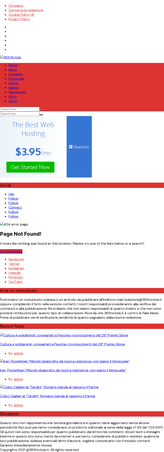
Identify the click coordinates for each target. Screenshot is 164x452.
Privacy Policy (19, 19)
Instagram (16, 268)
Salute (13, 87)
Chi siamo (16, 5)
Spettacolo (17, 92)
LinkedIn (15, 272)
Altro (12, 96)
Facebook (16, 259)
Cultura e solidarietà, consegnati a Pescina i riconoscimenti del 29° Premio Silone (62, 344)
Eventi (13, 83)
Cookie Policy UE (21, 14)
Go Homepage (11, 251)
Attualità (15, 74)
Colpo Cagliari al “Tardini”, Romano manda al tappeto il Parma (47, 396)
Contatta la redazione (26, 10)
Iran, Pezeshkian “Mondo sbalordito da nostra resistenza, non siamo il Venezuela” (63, 370)
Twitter (14, 264)
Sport (13, 101)
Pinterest (16, 277)
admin (18, 353)
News (13, 69)
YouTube (15, 281)
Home (13, 65)
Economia (16, 78)
